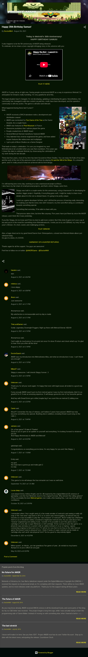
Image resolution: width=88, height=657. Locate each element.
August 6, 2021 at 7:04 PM (20, 419)
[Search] (84, 4)
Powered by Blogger (45, 653)
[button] (84, 27)
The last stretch (9, 625)
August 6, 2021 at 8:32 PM (20, 439)
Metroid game (36, 498)
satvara (14, 426)
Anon (13, 297)
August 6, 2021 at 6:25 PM (20, 402)
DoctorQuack (16, 353)
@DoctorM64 (44, 250)
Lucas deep (15, 490)
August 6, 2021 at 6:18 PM (20, 376)
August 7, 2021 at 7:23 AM (20, 470)
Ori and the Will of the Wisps (61, 160)
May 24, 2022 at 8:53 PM (20, 551)
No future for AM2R (11, 572)
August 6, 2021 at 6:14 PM (20, 347)
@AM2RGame (31, 250)
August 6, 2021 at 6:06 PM (20, 277)
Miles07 (14, 369)
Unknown (14, 382)
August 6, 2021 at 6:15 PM (20, 362)
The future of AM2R (11, 599)
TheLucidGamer (17, 324)
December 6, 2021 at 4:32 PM (22, 536)
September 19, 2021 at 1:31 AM (22, 484)
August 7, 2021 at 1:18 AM (20, 453)
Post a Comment (10, 557)
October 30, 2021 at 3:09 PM (21, 503)
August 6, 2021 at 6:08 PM (20, 291)
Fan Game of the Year (34, 120)
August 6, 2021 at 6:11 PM (20, 304)
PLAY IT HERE (44, 84)
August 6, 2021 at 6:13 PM (20, 331)
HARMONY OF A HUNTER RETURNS (44, 242)
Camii (13, 408)
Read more (81, 592)
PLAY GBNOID (44, 229)
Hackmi (14, 270)
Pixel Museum (29, 126)
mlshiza (14, 284)
